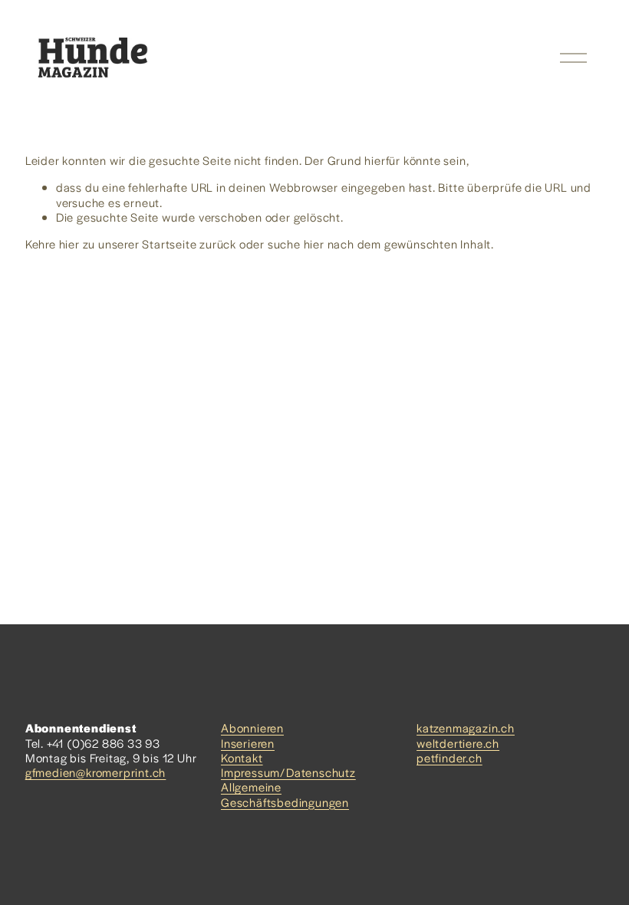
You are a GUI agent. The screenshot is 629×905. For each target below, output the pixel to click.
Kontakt (242, 757)
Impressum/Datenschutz (288, 772)
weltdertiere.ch (458, 743)
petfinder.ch (449, 757)
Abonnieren (252, 727)
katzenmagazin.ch (466, 727)
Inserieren (248, 743)
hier (69, 243)
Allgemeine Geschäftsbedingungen (285, 793)
